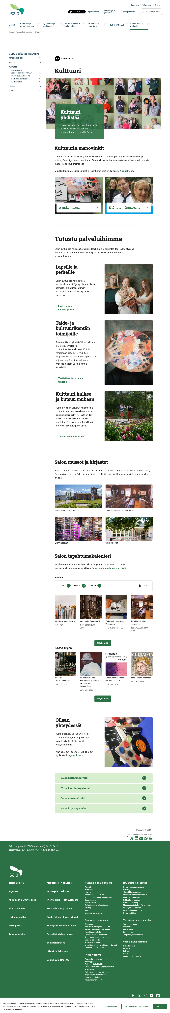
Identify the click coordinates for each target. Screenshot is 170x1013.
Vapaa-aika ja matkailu (136, 25)
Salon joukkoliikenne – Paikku (61, 925)
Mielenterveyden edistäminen (135, 895)
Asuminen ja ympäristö (93, 25)
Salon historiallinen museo (60, 934)
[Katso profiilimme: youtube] (152, 995)
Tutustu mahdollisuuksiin (71, 436)
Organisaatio (90, 900)
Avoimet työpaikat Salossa (96, 959)
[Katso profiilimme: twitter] (139, 995)
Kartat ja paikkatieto (93, 932)
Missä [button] (77, 585)
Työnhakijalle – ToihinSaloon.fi (62, 900)
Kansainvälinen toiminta (95, 895)
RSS (140, 585)
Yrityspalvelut (90, 969)
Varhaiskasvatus (130, 924)
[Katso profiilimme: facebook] (133, 995)
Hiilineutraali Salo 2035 (94, 948)
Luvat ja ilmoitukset (93, 977)
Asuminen (89, 924)
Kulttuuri (126, 951)
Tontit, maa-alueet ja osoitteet (97, 937)
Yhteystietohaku (17, 908)
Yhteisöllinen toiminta (132, 892)
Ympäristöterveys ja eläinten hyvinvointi (101, 945)
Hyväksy (160, 1006)
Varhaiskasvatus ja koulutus (72, 25)
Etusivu (12, 25)
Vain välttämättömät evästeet (136, 1006)
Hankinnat (89, 890)
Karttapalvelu (15, 925)
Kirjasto (126, 948)
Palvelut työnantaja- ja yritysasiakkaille (100, 967)
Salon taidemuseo (56, 942)
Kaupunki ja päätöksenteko (27, 25)
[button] (151, 11)
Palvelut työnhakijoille (94, 964)
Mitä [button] (63, 585)
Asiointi (88, 887)
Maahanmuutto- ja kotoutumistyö (98, 897)
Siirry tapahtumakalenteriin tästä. (109, 568)
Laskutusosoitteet (18, 917)
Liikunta (126, 954)
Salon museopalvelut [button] (73, 798)
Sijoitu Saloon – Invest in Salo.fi (63, 917)
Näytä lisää (103, 643)
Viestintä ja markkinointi (95, 913)
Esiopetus (127, 927)
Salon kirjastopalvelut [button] (74, 808)
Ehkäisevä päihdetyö (131, 897)
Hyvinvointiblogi (129, 913)
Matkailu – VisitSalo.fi (132, 956)
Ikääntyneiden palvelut (132, 908)
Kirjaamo (13, 891)
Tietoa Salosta (16, 882)
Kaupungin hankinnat (93, 980)
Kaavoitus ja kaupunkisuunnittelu (98, 927)
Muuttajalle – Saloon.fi (58, 891)
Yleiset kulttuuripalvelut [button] (75, 788)
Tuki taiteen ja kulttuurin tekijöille (71, 380)
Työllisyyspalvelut (92, 962)
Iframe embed (145, 585)
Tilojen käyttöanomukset (133, 935)
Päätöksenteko (91, 903)
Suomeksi (135, 5)
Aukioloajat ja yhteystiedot (109, 12)
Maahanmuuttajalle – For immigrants (138, 905)
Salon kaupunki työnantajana (96, 905)
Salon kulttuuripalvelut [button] (74, 777)
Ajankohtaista (93, 12)
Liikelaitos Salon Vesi (57, 951)
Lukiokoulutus (129, 932)
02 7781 (35, 850)
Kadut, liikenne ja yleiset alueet (97, 929)
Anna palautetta (129, 12)
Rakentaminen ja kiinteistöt (96, 935)
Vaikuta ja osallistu (131, 890)
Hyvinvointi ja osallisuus (49, 25)
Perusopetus (128, 929)
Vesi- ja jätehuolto (92, 940)
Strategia (88, 908)
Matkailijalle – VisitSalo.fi (59, 882)
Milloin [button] (92, 585)
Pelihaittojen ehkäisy (131, 900)
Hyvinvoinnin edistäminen (95, 892)
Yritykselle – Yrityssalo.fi (59, 908)
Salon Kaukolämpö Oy (58, 960)
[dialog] (66, 585)
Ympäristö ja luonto (93, 942)
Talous (87, 910)
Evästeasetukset (110, 1006)
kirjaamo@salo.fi (17, 850)
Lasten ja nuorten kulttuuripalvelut (67, 308)
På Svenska (146, 5)
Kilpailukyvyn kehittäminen (95, 975)
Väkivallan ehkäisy (130, 903)
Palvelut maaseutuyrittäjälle (96, 972)
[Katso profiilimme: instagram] (146, 995)
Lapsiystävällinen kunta (132, 910)
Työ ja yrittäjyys (117, 25)
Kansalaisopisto (130, 946)
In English (157, 5)
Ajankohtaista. (77, 755)
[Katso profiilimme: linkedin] (158, 995)
